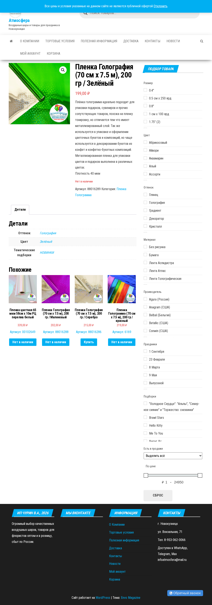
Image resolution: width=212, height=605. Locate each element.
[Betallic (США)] (145, 322)
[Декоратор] (145, 218)
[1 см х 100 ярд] (145, 113)
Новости (173, 41)
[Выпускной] (145, 382)
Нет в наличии (22, 342)
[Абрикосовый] (145, 142)
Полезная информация (99, 41)
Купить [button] (89, 342)
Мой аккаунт (30, 54)
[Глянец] (145, 194)
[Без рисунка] (145, 246)
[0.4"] (145, 90)
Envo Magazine (130, 598)
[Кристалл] (145, 226)
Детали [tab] (20, 209)
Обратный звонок (186, 593)
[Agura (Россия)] (145, 299)
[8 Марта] (145, 366)
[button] (63, 70)
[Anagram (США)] (145, 306)
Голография (48, 233)
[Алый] (145, 166)
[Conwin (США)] (145, 330)
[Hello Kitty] (145, 425)
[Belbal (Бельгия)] (145, 314)
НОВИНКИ (47, 253)
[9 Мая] (145, 375)
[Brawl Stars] (145, 417)
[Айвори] (145, 150)
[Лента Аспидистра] (145, 262)
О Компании (29, 41)
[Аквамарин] (145, 158)
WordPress (103, 598)
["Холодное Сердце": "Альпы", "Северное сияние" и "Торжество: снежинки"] (145, 403)
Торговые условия (60, 41)
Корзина (53, 54)
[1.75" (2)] (145, 121)
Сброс (158, 495)
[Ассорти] (145, 173)
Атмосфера (19, 20)
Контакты (152, 41)
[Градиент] (145, 210)
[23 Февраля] (145, 359)
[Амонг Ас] (145, 441)
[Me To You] (145, 433)
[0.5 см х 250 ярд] (145, 97)
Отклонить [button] (160, 6)
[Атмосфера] (11, 41)
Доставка (131, 41)
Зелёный (46, 242)
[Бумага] (145, 254)
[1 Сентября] (145, 351)
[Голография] (145, 202)
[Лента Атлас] (145, 270)
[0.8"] (145, 105)
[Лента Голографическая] (145, 278)
